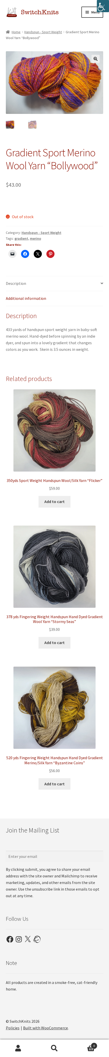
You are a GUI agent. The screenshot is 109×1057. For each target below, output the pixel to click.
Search (54, 1048)
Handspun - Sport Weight (43, 32)
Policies (13, 1027)
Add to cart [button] (54, 501)
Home (16, 32)
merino (35, 238)
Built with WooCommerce (45, 1027)
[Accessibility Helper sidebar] (103, 6)
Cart (84, 1044)
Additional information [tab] (26, 298)
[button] (96, 59)
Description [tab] (16, 283)
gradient (21, 238)
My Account (18, 1048)
